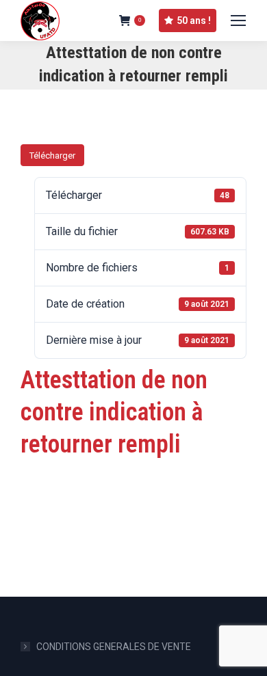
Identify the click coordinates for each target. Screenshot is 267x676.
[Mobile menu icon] (238, 20)
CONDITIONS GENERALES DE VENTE (113, 646)
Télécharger (52, 155)
